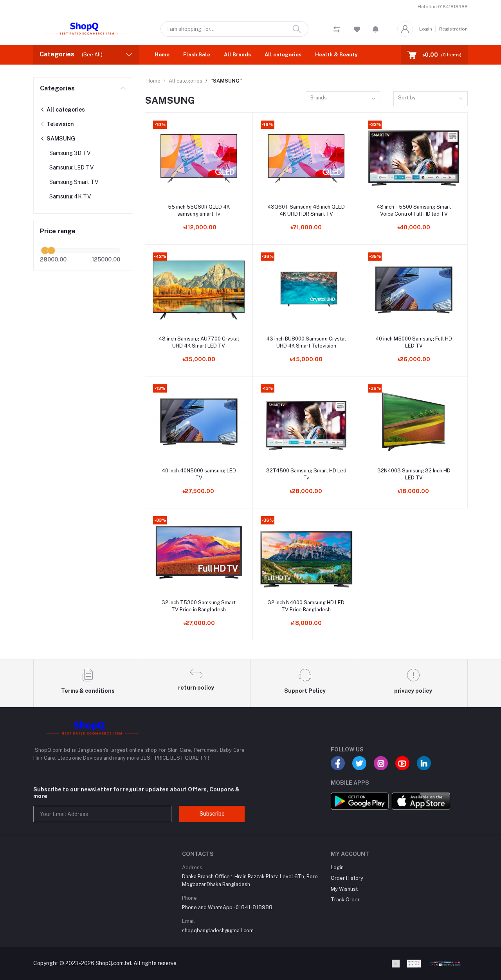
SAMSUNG (60, 138)
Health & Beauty (336, 55)
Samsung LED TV (71, 167)
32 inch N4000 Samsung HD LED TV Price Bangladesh (306, 606)
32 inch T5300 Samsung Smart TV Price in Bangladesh (199, 606)
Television (59, 124)
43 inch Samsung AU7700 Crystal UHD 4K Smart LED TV (199, 342)
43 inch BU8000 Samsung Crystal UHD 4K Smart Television (306, 342)
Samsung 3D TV (69, 153)
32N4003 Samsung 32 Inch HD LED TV (414, 474)
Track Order (345, 900)
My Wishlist (344, 889)
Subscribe (212, 814)
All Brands (237, 55)
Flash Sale (196, 55)
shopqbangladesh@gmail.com (218, 930)
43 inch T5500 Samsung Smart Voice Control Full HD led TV (414, 210)
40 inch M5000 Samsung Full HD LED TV (413, 342)
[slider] (45, 250)
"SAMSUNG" (226, 81)
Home (162, 55)
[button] (375, 28)
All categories (283, 55)
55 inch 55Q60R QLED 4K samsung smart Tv (199, 210)
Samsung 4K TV (70, 196)
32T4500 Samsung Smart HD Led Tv (306, 474)
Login (425, 29)
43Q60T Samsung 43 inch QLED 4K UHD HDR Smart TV (306, 210)
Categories (57, 88)
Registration (453, 29)
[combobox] (343, 98)
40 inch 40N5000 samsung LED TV (199, 474)
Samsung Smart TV (73, 182)
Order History (347, 878)
